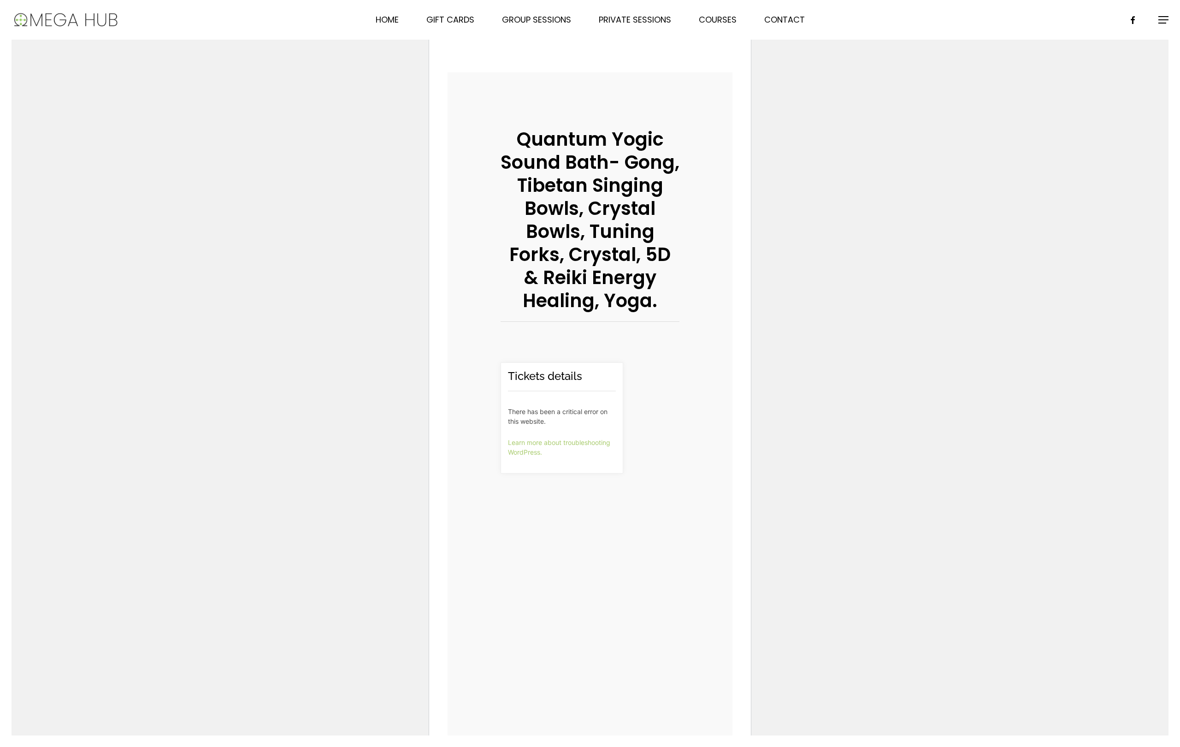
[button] (1163, 20)
